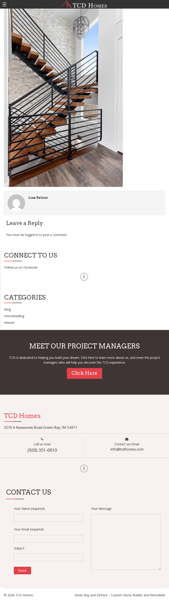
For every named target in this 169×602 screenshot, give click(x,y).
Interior (9, 322)
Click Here (84, 373)
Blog (7, 309)
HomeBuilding (14, 316)
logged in (31, 235)
